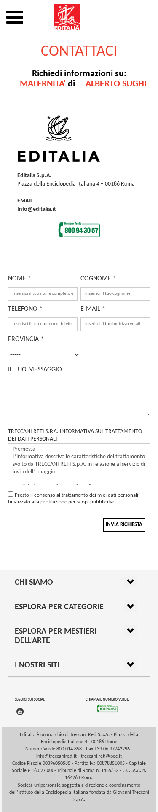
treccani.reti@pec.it (101, 756)
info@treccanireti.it (56, 756)
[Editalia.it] (79, 17)
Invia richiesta (124, 524)
